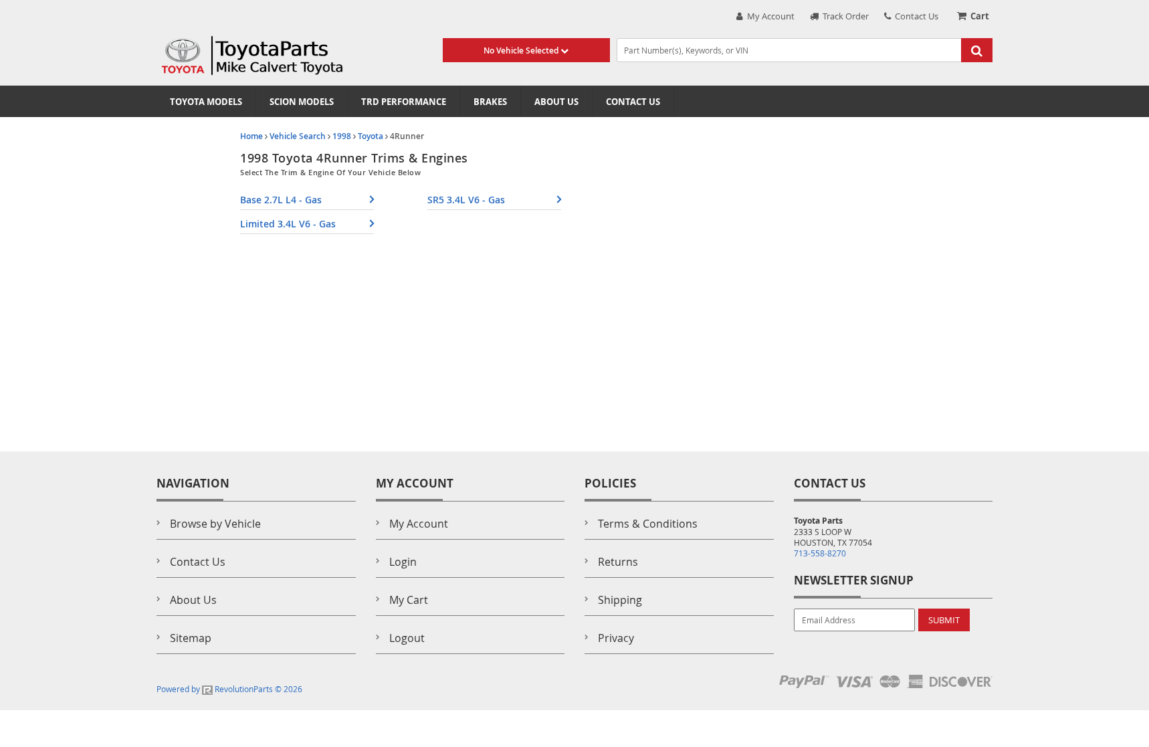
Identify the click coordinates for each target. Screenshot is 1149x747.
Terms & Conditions (648, 523)
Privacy (616, 638)
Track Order (844, 16)
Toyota (370, 136)
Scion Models (302, 102)
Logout (407, 638)
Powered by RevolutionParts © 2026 (229, 688)
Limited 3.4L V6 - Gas (288, 223)
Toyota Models (206, 102)
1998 (341, 136)
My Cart (408, 600)
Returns (618, 561)
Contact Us (914, 16)
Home (251, 136)
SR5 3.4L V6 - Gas (466, 199)
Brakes (490, 102)
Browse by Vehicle (215, 523)
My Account (769, 16)
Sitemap (190, 638)
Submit (944, 620)
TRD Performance (403, 102)
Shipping (620, 600)
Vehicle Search (298, 136)
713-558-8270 (820, 553)
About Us (556, 102)
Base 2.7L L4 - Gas (281, 199)
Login (403, 561)
